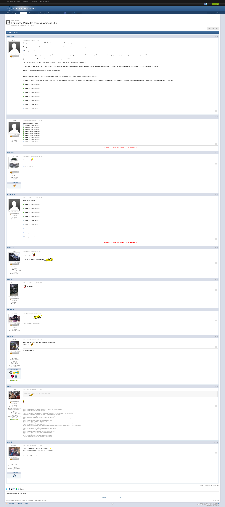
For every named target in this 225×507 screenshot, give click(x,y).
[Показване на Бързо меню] (218, 13)
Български (20, 503)
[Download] (23, 489)
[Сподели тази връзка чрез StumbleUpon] (16, 489)
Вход (210, 3)
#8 (215, 336)
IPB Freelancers (209, 505)
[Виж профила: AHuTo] (14, 289)
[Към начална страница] (21, 8)
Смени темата (12, 503)
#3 (215, 152)
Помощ (26, 503)
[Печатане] (21, 489)
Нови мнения (211, 13)
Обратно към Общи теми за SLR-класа (209, 485)
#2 (215, 117)
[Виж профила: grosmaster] (14, 163)
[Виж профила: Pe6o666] (14, 345)
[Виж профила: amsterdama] (14, 127)
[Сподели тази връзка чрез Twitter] (6, 489)
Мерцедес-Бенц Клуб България (13, 500)
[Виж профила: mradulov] (14, 451)
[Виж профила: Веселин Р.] (14, 318)
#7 (215, 309)
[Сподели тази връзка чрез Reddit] (14, 489)
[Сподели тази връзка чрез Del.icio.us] (11, 489)
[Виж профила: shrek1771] (14, 256)
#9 (215, 386)
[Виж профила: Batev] (14, 394)
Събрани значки (14, 182)
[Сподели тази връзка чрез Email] (18, 489)
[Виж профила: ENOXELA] (14, 47)
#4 (215, 194)
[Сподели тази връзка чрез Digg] (9, 489)
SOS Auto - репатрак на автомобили (112, 498)
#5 (215, 247)
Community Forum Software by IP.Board (209, 503)
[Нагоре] (112, 504)
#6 (215, 279)
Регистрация (216, 3)
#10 (215, 442)
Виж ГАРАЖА (15, 380)
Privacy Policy (216, 500)
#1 (215, 36)
